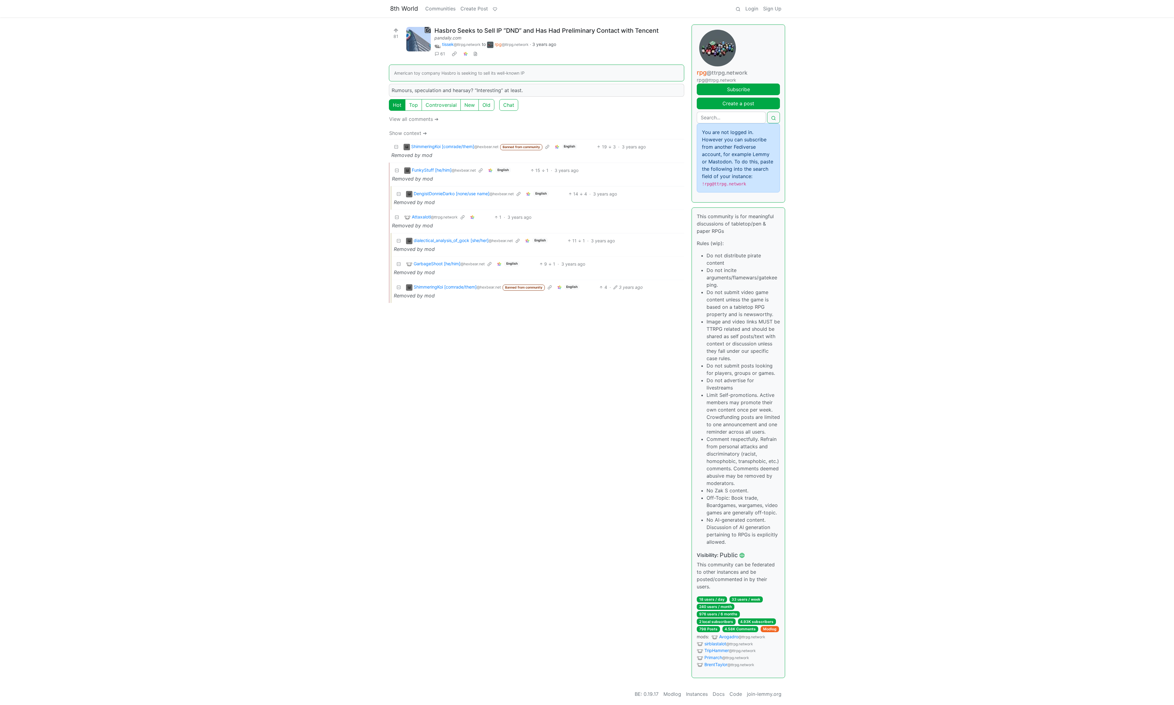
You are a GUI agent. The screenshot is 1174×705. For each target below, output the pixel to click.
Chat (508, 105)
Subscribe (738, 89)
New (469, 105)
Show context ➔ (408, 133)
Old (486, 105)
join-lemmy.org (764, 694)
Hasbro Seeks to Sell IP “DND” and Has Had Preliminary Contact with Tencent (546, 30)
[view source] (475, 53)
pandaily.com (447, 37)
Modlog (770, 629)
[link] (454, 54)
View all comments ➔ (413, 119)
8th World (404, 8)
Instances (697, 694)
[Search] (738, 8)
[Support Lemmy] (495, 8)
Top (413, 105)
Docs (719, 694)
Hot (397, 105)
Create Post (474, 9)
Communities (440, 9)
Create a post (738, 103)
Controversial (441, 105)
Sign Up (772, 9)
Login (751, 9)
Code (735, 694)
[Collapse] (396, 146)
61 (442, 53)
